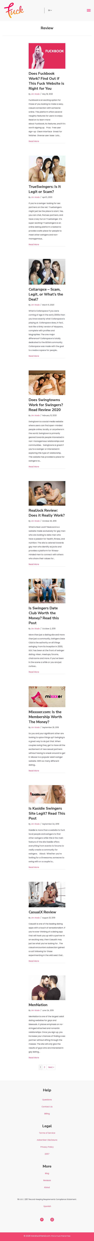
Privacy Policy (47, 1147)
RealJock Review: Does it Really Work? (47, 513)
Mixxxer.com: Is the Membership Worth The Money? (45, 716)
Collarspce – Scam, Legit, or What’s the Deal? (46, 294)
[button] (89, 10)
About (47, 1187)
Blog (47, 1173)
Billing (47, 1113)
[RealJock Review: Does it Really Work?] (47, 493)
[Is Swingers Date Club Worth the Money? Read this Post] (47, 590)
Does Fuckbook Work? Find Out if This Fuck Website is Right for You (46, 81)
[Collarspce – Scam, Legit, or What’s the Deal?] (47, 271)
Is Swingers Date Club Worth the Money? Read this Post (44, 616)
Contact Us (47, 1106)
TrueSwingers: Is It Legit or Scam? (45, 189)
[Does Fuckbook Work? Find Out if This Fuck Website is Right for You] (47, 55)
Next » (51, 1067)
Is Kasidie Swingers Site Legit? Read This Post (47, 813)
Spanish (47, 1206)
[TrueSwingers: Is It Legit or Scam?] (47, 168)
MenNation (38, 1004)
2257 (47, 1154)
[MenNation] (47, 987)
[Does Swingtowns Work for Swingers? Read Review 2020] (47, 382)
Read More (34, 141)
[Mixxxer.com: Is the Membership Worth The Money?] (47, 696)
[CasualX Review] (47, 894)
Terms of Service (47, 1133)
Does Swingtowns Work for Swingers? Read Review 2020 (46, 404)
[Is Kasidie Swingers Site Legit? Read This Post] (47, 794)
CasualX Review (42, 912)
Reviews (47, 1180)
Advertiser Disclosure (47, 1140)
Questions (47, 1099)
